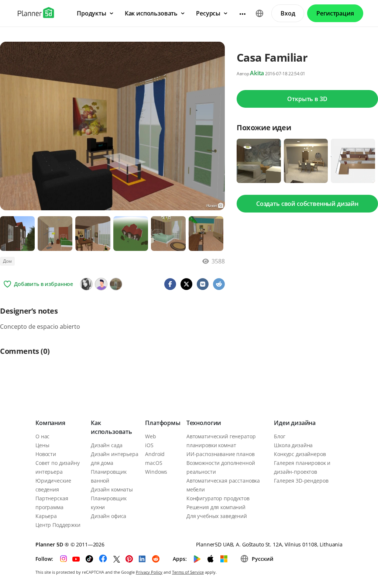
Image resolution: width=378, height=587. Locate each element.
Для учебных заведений (216, 515)
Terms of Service (188, 572)
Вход (288, 13)
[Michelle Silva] (86, 284)
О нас (42, 436)
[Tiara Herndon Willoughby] (101, 284)
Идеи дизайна (295, 423)
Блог (279, 436)
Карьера (46, 515)
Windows (156, 471)
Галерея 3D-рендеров (301, 480)
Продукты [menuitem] (91, 13)
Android (155, 453)
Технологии (203, 423)
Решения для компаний (215, 507)
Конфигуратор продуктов (218, 498)
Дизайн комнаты (112, 489)
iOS (149, 445)
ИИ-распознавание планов (220, 453)
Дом (7, 261)
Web (150, 436)
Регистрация (335, 13)
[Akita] (116, 284)
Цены (42, 445)
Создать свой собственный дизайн (307, 204)
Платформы (163, 423)
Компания (50, 423)
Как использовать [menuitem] (151, 13)
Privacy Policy (149, 572)
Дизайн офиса (108, 515)
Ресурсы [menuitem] (208, 13)
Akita (257, 73)
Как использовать (111, 427)
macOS (153, 462)
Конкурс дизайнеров (300, 453)
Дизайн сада (106, 445)
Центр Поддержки (57, 524)
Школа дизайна (293, 445)
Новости (45, 453)
